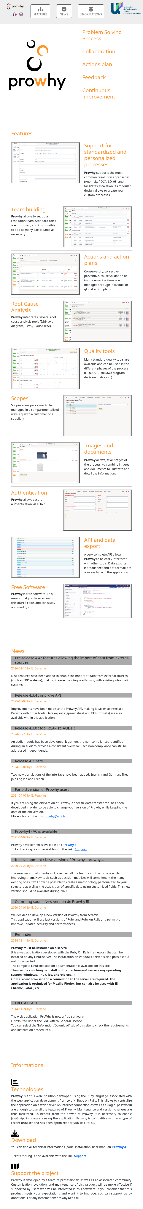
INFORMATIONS (91, 14)
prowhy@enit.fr (55, 816)
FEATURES (40, 14)
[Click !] (45, 162)
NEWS (64, 14)
